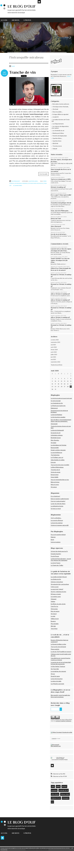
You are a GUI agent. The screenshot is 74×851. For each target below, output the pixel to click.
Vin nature (54, 487)
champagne (65, 798)
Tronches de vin (57, 146)
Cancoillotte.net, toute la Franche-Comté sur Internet (60, 659)
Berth (52, 539)
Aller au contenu (6, 1)
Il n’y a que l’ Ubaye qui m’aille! (61, 195)
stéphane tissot (55, 798)
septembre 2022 (55, 362)
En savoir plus (4, 849)
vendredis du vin (63, 790)
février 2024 (54, 349)
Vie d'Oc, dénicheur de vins (58, 591)
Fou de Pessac (55, 556)
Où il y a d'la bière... (56, 518)
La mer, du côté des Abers (58, 503)
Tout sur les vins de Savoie (58, 646)
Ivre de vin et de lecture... (59, 234)
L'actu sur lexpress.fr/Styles (59, 759)
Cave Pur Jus (54, 606)
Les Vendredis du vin (58, 130)
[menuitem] (5, 20)
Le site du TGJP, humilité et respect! (61, 651)
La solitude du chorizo (57, 506)
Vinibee (53, 601)
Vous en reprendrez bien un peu (60, 479)
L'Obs (21, 117)
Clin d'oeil (55, 109)
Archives (15, 20)
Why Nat (53, 626)
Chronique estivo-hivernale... (61, 106)
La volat (53, 616)
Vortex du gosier (55, 472)
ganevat (64, 786)
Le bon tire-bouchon (57, 678)
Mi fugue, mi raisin (56, 594)
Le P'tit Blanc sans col (57, 457)
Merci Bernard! (56, 226)
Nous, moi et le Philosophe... (60, 211)
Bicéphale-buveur (56, 437)
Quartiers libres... (33, 181)
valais (52, 786)
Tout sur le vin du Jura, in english (60, 465)
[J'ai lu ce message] (72, 848)
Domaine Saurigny (56, 554)
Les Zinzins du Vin (56, 579)
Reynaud (53, 274)
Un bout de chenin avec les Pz (59, 551)
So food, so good (56, 508)
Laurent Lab (55, 249)
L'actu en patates (55, 542)
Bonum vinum (54, 474)
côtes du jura (55, 794)
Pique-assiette (55, 649)
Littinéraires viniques (57, 435)
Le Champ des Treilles (57, 565)
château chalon (65, 794)
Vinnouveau (54, 609)
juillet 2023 (54, 354)
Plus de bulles (55, 623)
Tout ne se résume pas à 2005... (61, 179)
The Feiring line (55, 455)
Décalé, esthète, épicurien (58, 450)
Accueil (4, 20)
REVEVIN (55, 143)
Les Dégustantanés (58, 123)
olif (52, 294)
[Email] (39, 1)
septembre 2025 (55, 342)
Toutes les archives (56, 365)
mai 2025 (53, 344)
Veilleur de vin (55, 618)
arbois (58, 786)
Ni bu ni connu (55, 484)
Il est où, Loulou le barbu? (58, 501)
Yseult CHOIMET (56, 258)
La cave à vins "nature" (57, 589)
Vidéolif (55, 148)
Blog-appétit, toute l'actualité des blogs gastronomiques (60, 696)
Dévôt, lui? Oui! (56, 218)
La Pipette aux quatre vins (58, 405)
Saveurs (56, 759)
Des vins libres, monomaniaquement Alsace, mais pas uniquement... (61, 420)
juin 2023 (53, 357)
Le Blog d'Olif (54, 738)
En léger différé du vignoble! (61, 114)
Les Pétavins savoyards (57, 683)
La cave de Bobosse (56, 452)
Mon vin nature (55, 611)
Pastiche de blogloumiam (60, 135)
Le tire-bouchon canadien (58, 417)
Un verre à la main (56, 400)
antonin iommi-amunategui (35, 183)
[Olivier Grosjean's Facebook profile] (61, 732)
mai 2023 (53, 359)
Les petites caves (56, 596)
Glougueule (54, 423)
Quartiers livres (57, 141)
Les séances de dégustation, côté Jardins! (60, 127)
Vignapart (53, 599)
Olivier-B (53, 268)
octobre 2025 (55, 340)
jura (52, 802)
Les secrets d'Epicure (57, 520)
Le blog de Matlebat (56, 414)
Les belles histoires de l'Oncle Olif (60, 120)
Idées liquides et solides (58, 460)
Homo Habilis (54, 477)
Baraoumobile (55, 447)
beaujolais (54, 790)
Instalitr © (55, 117)
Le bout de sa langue (57, 523)
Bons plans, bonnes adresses (61, 104)
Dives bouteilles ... (58, 112)
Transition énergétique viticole (61, 203)
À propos (27, 20)
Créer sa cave (54, 586)
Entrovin (53, 462)
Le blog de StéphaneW (57, 430)
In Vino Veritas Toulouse (58, 666)
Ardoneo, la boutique (57, 582)
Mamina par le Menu (58, 133)
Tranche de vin (22, 72)
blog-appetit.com (56, 746)
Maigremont (54, 408)
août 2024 (54, 347)
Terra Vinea (54, 628)
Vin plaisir (53, 442)
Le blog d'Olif (22, 6)
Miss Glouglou (55, 440)
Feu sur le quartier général (58, 534)
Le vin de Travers (55, 563)
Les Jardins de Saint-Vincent (59, 577)
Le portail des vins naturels (58, 671)
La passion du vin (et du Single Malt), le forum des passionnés (61, 663)
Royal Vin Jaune (55, 676)
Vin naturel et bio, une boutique (60, 584)
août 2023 (54, 352)
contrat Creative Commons (63, 721)
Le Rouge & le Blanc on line (58, 644)
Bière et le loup (55, 482)
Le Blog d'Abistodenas (57, 467)
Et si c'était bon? (55, 496)
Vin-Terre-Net (55, 669)
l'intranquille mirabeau (21, 183)
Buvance (53, 621)
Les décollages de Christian (58, 445)
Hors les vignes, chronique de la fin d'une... (60, 260)
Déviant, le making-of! (58, 187)
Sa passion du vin (55, 433)
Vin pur (53, 674)
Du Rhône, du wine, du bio (58, 604)
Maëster (53, 537)
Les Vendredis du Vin (57, 403)
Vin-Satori (54, 613)
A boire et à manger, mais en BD (60, 525)
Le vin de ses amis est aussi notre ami (61, 398)
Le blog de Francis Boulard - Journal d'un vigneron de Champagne (61, 559)
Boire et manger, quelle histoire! (60, 498)
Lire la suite (43, 174)
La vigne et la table (56, 681)
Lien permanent (15, 181)
